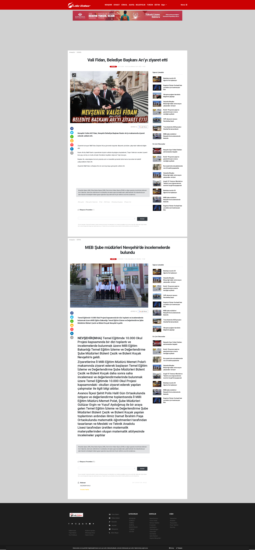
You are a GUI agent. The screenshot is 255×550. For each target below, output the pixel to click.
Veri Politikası (73, 535)
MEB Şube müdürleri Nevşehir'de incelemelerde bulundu (171, 136)
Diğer (163, 5)
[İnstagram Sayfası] (76, 524)
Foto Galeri (115, 514)
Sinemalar (153, 531)
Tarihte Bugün (154, 529)
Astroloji (172, 527)
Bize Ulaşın (114, 533)
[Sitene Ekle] (94, 524)
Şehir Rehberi (154, 536)
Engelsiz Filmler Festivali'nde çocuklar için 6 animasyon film (172, 87)
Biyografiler (173, 523)
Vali (91, 146)
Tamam (179, 548)
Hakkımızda (72, 530)
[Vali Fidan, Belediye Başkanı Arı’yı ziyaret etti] (109, 97)
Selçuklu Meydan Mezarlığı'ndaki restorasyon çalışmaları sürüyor (172, 104)
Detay (172, 548)
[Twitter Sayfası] (73, 524)
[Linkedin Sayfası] (83, 524)
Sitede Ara (173, 518)
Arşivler (114, 525)
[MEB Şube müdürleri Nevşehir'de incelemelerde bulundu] (109, 285)
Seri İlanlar (153, 534)
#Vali (100, 202)
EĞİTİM (157, 5)
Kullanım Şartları (90, 530)
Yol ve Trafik (153, 520)
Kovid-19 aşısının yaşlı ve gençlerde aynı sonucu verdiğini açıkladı (171, 112)
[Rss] (87, 524)
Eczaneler (153, 525)
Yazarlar (114, 522)
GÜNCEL (124, 5)
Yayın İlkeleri (72, 533)
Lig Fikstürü (153, 527)
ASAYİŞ (131, 5)
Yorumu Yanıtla (84, 489)
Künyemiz (114, 529)
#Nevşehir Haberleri (92, 202)
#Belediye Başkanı (117, 202)
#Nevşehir (81, 202)
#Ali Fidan (107, 202)
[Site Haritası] (90, 524)
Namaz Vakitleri (154, 523)
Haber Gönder (89, 535)
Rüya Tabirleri (174, 525)
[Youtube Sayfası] (80, 524)
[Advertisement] (127, 35)
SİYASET (117, 5)
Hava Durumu (154, 518)
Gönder (142, 219)
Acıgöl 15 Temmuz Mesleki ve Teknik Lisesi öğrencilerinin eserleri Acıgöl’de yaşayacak (172, 183)
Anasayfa (72, 52)
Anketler (172, 520)
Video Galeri (115, 518)
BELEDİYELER (140, 5)
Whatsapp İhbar (90, 533)
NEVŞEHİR (108, 5)
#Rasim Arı (127, 202)
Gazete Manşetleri (155, 538)
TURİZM (150, 5)
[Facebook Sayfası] (69, 524)
